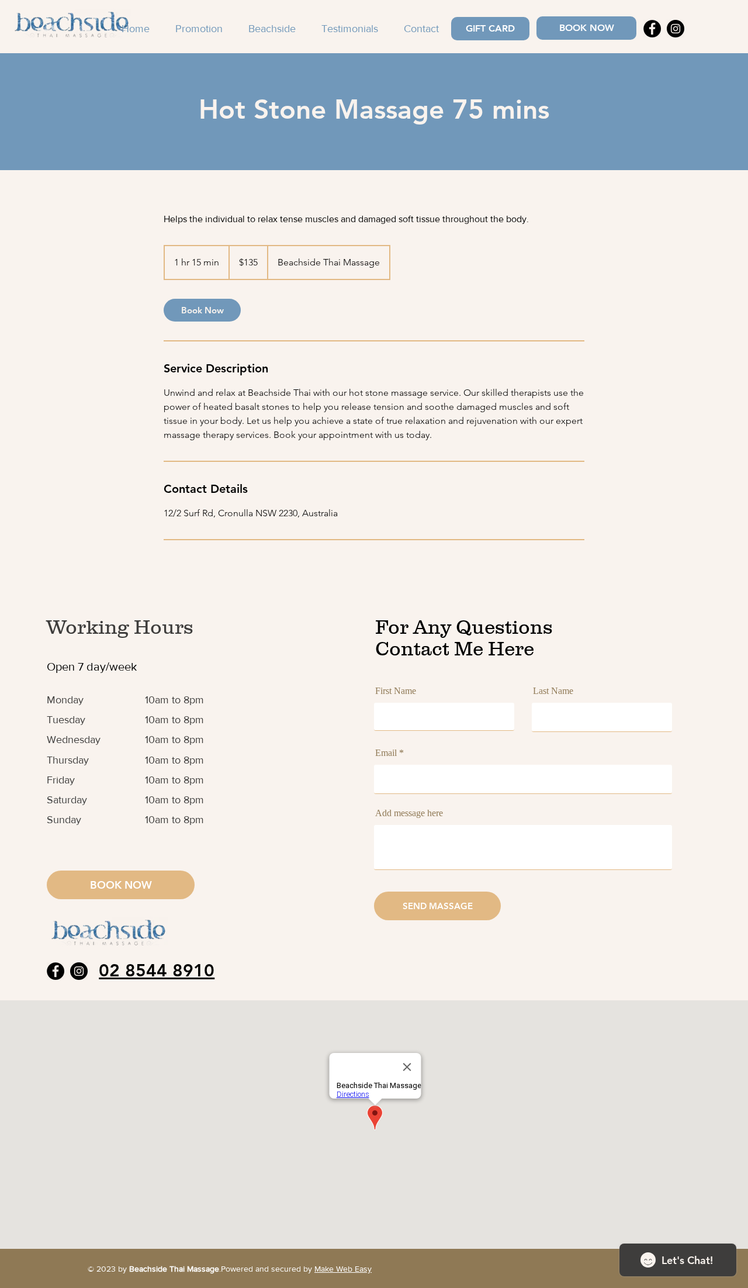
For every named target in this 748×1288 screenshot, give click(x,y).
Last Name (553, 691)
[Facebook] (652, 28)
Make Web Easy (343, 1268)
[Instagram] (675, 28)
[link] (202, 310)
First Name (395, 691)
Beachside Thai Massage (174, 1268)
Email (386, 753)
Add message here (409, 813)
